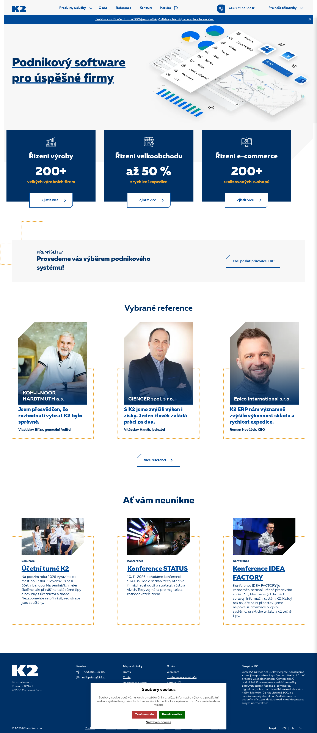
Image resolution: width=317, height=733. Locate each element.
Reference (123, 8)
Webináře (173, 672)
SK (301, 728)
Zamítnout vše (144, 714)
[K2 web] (19, 9)
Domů (127, 672)
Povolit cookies (172, 714)
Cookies (90, 728)
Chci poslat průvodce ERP (254, 261)
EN (292, 728)
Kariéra (165, 8)
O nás (103, 8)
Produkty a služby (72, 8)
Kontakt (146, 8)
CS (284, 728)
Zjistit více (50, 200)
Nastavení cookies (158, 722)
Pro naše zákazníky (282, 8)
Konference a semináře (181, 677)
